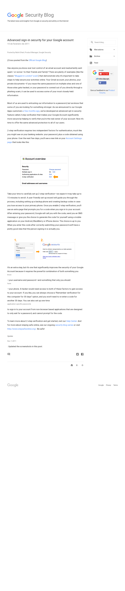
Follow (104, 83)
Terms (115, 385)
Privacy (108, 385)
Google (101, 385)
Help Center (71, 321)
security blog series (64, 325)
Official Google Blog (37, 60)
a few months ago (31, 111)
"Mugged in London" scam (26, 76)
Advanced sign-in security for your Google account (40, 40)
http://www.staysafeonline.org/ (21, 329)
